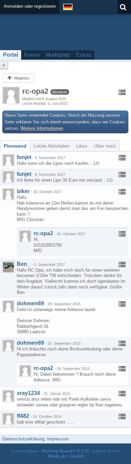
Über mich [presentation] (105, 146)
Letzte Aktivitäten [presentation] (52, 146)
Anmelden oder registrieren (30, 6)
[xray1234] (8, 396)
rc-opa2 (43, 233)
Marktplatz (58, 55)
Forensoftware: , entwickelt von (65, 453)
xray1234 (28, 393)
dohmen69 (30, 303)
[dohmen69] (8, 306)
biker (23, 191)
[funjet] (8, 160)
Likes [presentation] (81, 146)
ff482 (23, 416)
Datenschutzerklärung (23, 438)
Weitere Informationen (41, 128)
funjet (24, 157)
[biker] (8, 194)
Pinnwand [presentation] (15, 146)
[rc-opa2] (25, 236)
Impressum (58, 438)
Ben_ (23, 264)
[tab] (15, 146)
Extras (83, 55)
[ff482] (8, 419)
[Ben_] (8, 267)
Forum (32, 55)
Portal (10, 55)
